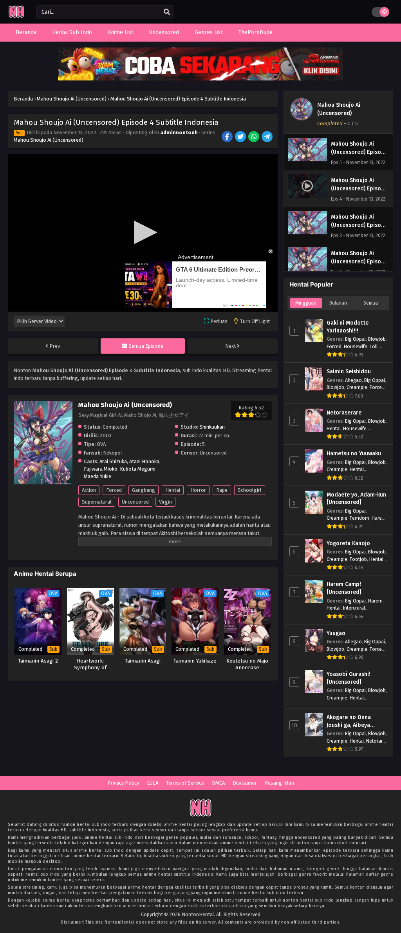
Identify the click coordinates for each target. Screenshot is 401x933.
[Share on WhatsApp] (254, 137)
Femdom (359, 518)
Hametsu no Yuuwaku (354, 453)
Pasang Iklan (279, 783)
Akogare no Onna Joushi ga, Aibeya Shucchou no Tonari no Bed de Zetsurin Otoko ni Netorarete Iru (356, 721)
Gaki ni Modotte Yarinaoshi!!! (347, 327)
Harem (379, 518)
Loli (374, 346)
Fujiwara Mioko (100, 469)
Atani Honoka (144, 461)
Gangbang (143, 490)
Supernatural (97, 502)
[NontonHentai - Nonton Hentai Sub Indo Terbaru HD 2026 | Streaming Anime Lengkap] (16, 16)
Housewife (355, 346)
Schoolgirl (250, 490)
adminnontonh (179, 132)
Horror (198, 490)
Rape (222, 490)
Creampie (357, 387)
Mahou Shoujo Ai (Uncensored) (48, 140)
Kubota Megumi (137, 469)
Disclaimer (245, 783)
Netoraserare (344, 412)
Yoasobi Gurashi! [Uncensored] (348, 678)
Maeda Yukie (97, 476)
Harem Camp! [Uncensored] (344, 588)
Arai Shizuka (113, 461)
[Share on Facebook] (228, 137)
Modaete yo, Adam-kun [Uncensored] (356, 498)
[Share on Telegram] (268, 137)
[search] (167, 12)
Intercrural (354, 608)
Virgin (165, 502)
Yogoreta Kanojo (348, 543)
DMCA (218, 783)
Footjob (358, 559)
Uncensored (135, 502)
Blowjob (377, 339)
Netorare (375, 741)
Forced (114, 490)
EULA (152, 783)
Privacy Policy (123, 783)
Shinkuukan (212, 427)
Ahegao (353, 380)
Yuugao (336, 633)
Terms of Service (185, 783)
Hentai (172, 490)
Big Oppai (355, 339)
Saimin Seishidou (349, 371)
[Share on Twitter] (241, 137)
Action (89, 490)
